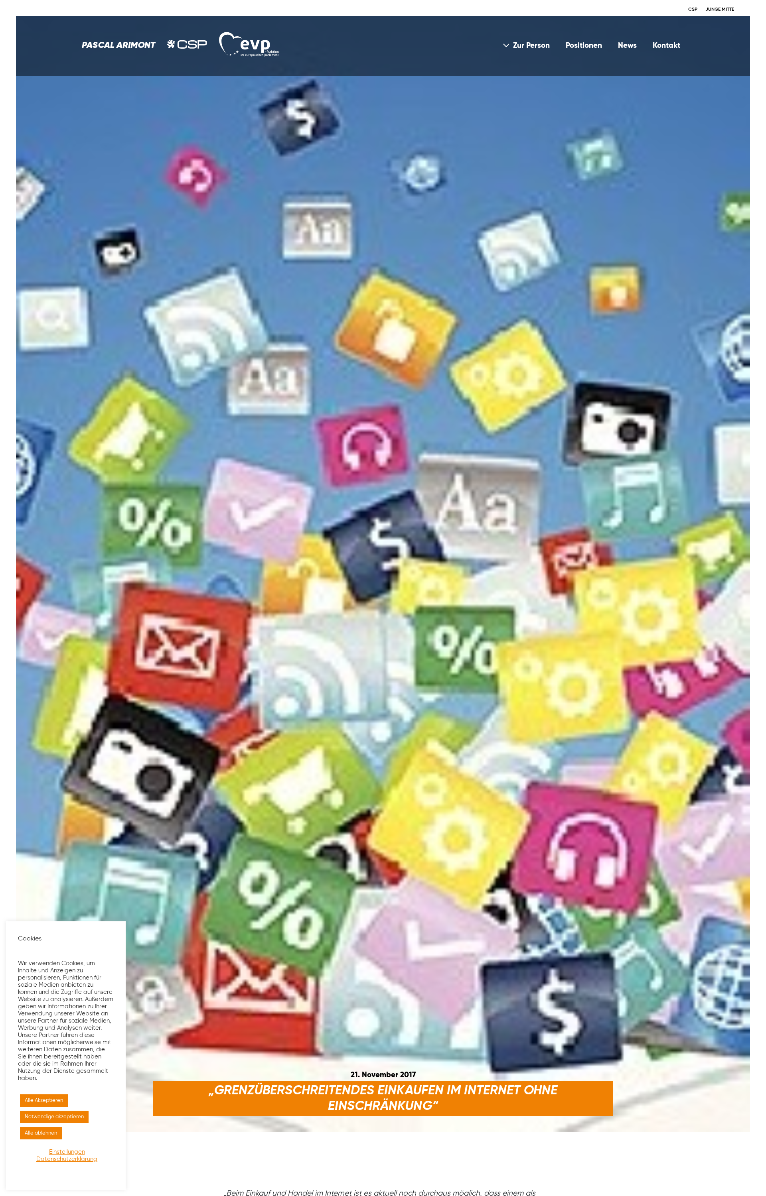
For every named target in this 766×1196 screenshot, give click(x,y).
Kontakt (666, 45)
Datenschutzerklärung (66, 1159)
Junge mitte (719, 9)
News (627, 45)
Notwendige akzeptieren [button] (54, 1116)
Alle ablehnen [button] (41, 1133)
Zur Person (531, 45)
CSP (692, 9)
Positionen (584, 45)
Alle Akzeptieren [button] (44, 1100)
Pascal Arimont (118, 45)
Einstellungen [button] (67, 1152)
